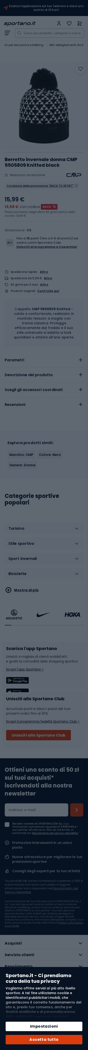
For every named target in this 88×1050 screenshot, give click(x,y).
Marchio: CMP (21, 454)
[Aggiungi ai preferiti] (80, 69)
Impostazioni (44, 1026)
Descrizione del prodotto (29, 375)
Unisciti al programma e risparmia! (46, 247)
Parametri (14, 360)
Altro (44, 272)
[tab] (44, 360)
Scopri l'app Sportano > (25, 669)
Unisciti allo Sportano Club (38, 735)
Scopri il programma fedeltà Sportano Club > (43, 721)
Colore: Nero (50, 454)
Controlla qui (48, 291)
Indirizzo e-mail (22, 810)
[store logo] (29, 23)
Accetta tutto (43, 1039)
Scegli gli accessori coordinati (34, 389)
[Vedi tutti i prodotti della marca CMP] (74, 175)
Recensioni (15, 404)
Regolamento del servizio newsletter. (55, 833)
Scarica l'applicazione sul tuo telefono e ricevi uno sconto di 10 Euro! (46, 8)
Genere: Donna (22, 465)
